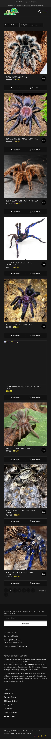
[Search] (38, 12)
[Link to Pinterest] (45, 736)
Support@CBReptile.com (12, 640)
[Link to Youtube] (38, 736)
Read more (15, 335)
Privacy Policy (9, 705)
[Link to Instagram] (42, 736)
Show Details (35, 88)
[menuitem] (19, 1)
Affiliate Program (9, 716)
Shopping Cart (9, 693)
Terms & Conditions (10, 712)
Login (26, 1)
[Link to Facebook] (35, 736)
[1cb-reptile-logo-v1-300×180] (21, 12)
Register (33, 1)
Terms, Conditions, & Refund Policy (16, 646)
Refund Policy (8, 709)
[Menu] (44, 12)
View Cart (19, 1)
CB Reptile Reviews (10, 701)
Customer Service (10, 697)
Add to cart (16, 88)
